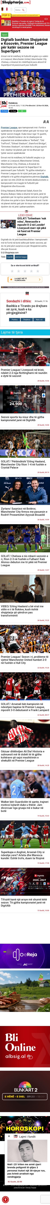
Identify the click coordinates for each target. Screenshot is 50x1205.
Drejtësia (26, 320)
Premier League (9, 127)
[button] (5, 1199)
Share (5, 111)
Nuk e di (39, 320)
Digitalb (44, 176)
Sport (4, 35)
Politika (14, 320)
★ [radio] (12, 271)
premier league (21, 257)
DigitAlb (10, 257)
